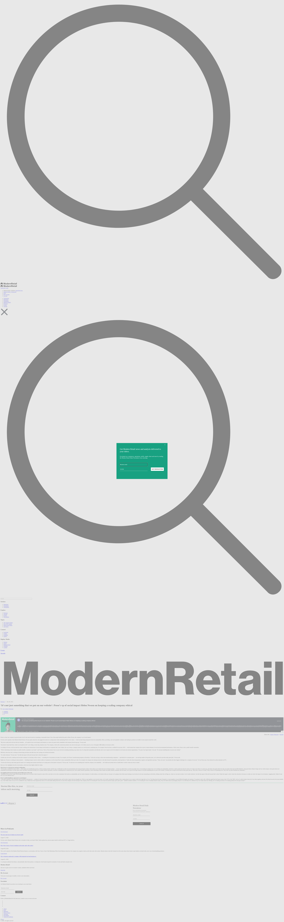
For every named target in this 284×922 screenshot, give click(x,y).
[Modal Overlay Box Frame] (142, 461)
